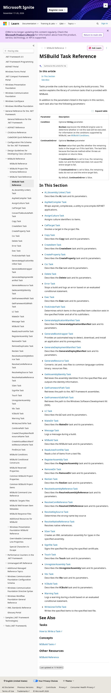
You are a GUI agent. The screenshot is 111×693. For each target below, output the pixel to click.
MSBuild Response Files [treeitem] (20, 513)
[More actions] (106, 48)
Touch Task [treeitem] (17, 395)
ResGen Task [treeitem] (17, 351)
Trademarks (22, 691)
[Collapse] (33, 45)
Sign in (104, 23)
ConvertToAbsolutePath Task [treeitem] (22, 215)
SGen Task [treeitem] (16, 385)
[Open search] (97, 23)
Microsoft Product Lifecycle (20, 34)
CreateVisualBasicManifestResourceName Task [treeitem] (22, 443)
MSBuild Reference (55, 48)
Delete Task (50, 273)
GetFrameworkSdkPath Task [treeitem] (22, 305)
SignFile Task (51, 544)
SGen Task (50, 531)
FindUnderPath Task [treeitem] (21, 255)
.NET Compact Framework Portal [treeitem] (17, 78)
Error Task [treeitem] (16, 245)
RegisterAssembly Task (56, 459)
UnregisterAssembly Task (58, 564)
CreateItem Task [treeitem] (19, 226)
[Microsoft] (5, 23)
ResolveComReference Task (59, 502)
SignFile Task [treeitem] (18, 390)
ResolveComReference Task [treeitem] (22, 366)
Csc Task (49, 264)
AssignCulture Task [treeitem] (20, 203)
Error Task (50, 283)
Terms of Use (8, 691)
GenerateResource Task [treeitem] (22, 285)
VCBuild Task (51, 583)
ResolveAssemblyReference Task (61, 488)
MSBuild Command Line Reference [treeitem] (21, 494)
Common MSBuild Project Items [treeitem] (21, 486)
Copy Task (50, 235)
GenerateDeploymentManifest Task (63, 347)
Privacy (62, 687)
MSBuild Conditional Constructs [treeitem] (19, 461)
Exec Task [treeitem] (16, 250)
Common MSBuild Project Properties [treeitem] (21, 478)
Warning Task (51, 593)
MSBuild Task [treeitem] (18, 326)
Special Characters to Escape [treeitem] (19, 548)
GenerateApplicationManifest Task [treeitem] (22, 262)
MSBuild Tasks (46, 644)
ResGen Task (51, 479)
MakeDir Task (51, 420)
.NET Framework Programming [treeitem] (19, 61)
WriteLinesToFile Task (55, 606)
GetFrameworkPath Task (57, 387)
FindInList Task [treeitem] (18, 449)
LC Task (48, 411)
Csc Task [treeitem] (15, 236)
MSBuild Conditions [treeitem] (19, 454)
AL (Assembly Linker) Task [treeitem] (21, 192)
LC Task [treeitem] (15, 311)
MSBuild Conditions (80, 135)
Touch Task (50, 554)
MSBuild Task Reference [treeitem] (18, 183)
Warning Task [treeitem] (18, 418)
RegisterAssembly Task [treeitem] (22, 336)
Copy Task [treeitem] (16, 221)
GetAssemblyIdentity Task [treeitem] (21, 292)
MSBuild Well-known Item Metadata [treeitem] (21, 507)
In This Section (48, 76)
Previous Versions (25, 687)
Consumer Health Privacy (82, 687)
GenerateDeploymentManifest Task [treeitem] (22, 279)
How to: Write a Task (49, 631)
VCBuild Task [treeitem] (17, 413)
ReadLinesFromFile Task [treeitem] (22, 331)
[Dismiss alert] (105, 5)
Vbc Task (49, 574)
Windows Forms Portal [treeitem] (15, 71)
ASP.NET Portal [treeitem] (12, 66)
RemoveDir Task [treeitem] (19, 341)
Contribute (51, 687)
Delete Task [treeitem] (17, 241)
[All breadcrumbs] (41, 48)
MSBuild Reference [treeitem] (18, 163)
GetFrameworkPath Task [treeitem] (23, 298)
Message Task (52, 430)
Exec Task (49, 297)
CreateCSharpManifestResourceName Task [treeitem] (23, 435)
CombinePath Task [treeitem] (20, 428)
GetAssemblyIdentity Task (58, 374)
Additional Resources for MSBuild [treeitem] (21, 520)
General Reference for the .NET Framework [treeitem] (19, 121)
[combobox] (18, 51)
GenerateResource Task (57, 360)
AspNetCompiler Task (55, 202)
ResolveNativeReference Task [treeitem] (23, 379)
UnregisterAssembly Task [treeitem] (21, 402)
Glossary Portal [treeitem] (14, 612)
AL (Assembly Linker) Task (58, 192)
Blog (39, 687)
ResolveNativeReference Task (59, 521)
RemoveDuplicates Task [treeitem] (22, 346)
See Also (45, 80)
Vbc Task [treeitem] (16, 408)
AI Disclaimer (8, 687)
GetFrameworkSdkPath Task (59, 397)
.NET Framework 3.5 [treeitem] (14, 56)
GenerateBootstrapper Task (59, 333)
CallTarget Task (52, 225)
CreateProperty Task (55, 254)
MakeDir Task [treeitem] (18, 316)
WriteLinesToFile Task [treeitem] (21, 423)
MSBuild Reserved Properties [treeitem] (18, 469)
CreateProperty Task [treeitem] (21, 231)
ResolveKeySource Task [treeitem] (22, 372)
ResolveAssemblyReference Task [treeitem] (22, 358)
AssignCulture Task (54, 215)
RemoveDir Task (53, 469)
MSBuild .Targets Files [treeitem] (20, 500)
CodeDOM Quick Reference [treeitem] (20, 137)
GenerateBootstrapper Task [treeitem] (22, 271)
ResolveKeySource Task (56, 511)
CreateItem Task (53, 244)
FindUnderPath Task (55, 306)
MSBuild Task (51, 440)
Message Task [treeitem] (18, 321)
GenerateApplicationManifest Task (62, 320)
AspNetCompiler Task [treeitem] (21, 198)
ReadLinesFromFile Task (57, 449)
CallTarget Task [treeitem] (19, 208)
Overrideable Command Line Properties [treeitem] (21, 540)
